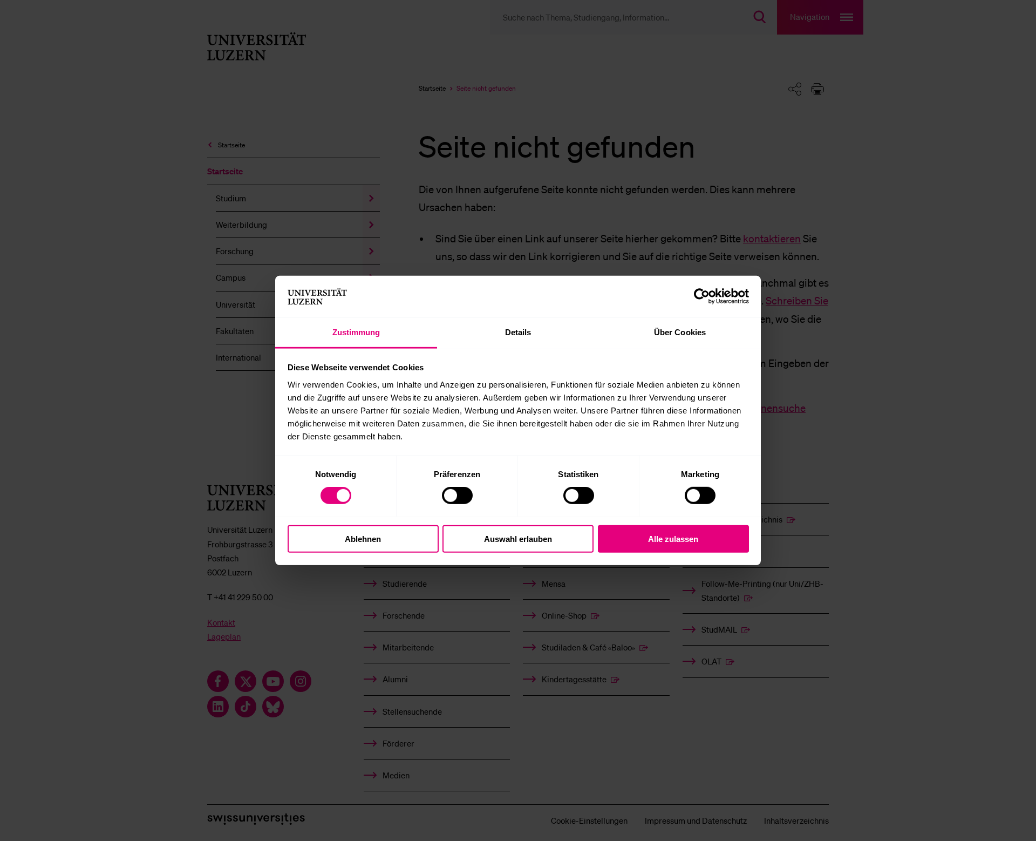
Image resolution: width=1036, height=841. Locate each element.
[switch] (457, 495)
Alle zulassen (673, 538)
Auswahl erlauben (518, 538)
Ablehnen (363, 538)
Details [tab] (518, 332)
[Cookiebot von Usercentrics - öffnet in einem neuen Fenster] (702, 296)
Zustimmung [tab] (356, 332)
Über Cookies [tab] (680, 332)
